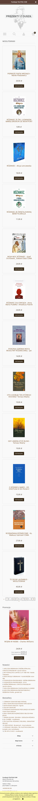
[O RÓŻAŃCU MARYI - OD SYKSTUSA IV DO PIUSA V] (19, 473)
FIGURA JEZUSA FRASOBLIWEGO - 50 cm (15, 682)
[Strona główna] (19, 17)
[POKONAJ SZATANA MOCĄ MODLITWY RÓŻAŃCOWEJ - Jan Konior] (19, 335)
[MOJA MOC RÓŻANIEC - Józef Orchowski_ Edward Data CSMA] (19, 243)
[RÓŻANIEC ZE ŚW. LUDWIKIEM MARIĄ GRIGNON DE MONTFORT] (19, 106)
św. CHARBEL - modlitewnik (12, 719)
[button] (5, 34)
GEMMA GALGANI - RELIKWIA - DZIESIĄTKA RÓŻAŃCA (19, 717)
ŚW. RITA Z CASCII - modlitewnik (13, 731)
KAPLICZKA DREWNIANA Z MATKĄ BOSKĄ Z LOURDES (19, 688)
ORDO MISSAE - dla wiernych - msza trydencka (17, 725)
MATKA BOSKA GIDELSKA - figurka (13, 705)
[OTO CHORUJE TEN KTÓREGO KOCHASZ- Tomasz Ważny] (19, 381)
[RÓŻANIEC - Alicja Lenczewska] (19, 152)
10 (33, 599)
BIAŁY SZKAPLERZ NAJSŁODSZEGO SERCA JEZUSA (18, 703)
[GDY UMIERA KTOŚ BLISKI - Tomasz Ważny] (19, 427)
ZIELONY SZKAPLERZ (10, 707)
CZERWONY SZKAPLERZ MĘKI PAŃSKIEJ (15, 701)
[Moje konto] (24, 34)
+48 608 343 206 (7, 788)
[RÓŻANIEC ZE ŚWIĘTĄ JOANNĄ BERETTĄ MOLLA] (19, 198)
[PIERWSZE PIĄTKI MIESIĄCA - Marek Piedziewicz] (19, 60)
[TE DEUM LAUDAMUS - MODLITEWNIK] (19, 565)
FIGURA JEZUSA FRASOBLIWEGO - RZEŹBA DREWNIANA (19, 680)
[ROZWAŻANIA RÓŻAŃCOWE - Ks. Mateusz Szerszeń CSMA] (19, 519)
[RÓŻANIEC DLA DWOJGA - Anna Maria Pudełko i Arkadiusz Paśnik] (19, 289)
